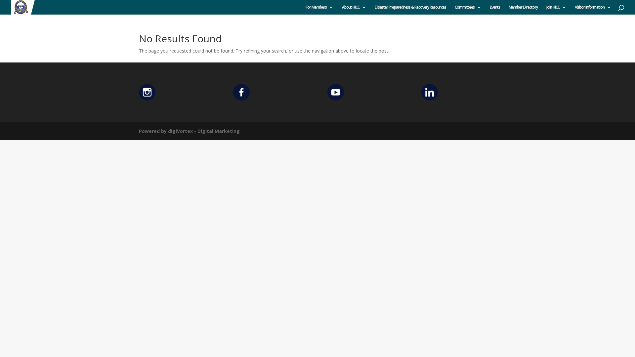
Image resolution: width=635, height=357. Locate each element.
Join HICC (553, 7)
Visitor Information (590, 7)
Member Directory (523, 7)
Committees (465, 7)
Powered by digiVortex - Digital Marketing (189, 131)
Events (495, 7)
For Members (316, 7)
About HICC (351, 7)
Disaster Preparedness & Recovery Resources (410, 7)
